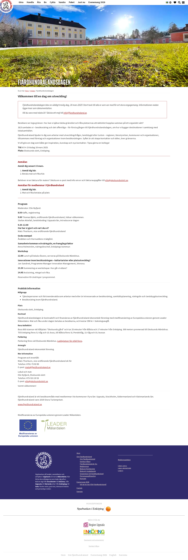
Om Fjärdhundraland (84, 457)
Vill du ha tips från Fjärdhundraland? (93, 484)
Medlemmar (84, 466)
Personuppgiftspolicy (88, 476)
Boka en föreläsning (87, 469)
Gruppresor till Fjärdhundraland (91, 474)
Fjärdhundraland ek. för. (88, 464)
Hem (78, 453)
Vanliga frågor (85, 461)
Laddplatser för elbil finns (69, 341)
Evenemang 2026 (83, 482)
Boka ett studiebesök (88, 471)
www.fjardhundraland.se (30, 404)
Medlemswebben (124, 460)
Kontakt (83, 478)
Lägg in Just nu (122, 466)
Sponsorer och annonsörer (94, 540)
